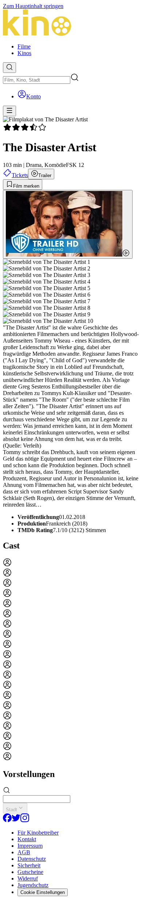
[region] (71, 660)
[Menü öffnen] (9, 111)
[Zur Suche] (9, 67)
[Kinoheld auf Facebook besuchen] (7, 820)
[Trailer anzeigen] (68, 224)
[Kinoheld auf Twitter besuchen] (16, 820)
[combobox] (36, 80)
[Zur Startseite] (71, 23)
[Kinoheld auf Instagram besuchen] (24, 820)
